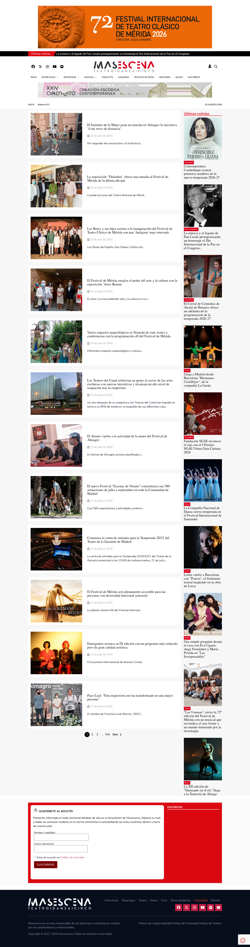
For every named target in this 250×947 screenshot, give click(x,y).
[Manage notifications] (243, 940)
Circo (164, 900)
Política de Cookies (210, 923)
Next (115, 734)
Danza (187, 504)
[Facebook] (33, 66)
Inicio (34, 77)
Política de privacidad (72, 857)
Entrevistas (48, 77)
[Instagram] (47, 66)
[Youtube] (54, 66)
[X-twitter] (40, 66)
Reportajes (70, 77)
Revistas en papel (144, 77)
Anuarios (123, 77)
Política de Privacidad (185, 923)
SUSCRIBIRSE (45, 865)
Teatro (187, 370)
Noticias (89, 77)
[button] (215, 66)
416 (107, 734)
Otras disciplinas (191, 229)
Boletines (164, 77)
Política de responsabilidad (155, 923)
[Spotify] (61, 66)
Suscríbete (194, 77)
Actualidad (189, 162)
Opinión (215, 900)
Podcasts (107, 77)
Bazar (179, 77)
